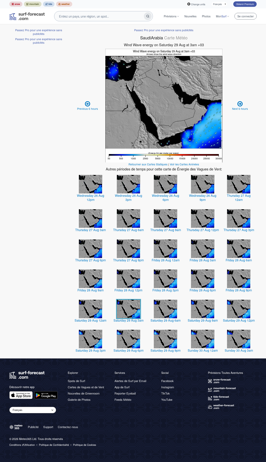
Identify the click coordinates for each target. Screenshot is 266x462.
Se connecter (245, 16)
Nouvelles (190, 16)
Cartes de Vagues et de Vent (86, 387)
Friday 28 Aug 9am (91, 290)
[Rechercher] (148, 16)
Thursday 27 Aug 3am (90, 230)
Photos (206, 16)
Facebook (167, 381)
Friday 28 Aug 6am (239, 260)
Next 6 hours (240, 109)
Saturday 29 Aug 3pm (91, 350)
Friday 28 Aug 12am (166, 260)
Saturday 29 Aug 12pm (239, 320)
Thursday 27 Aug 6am (128, 230)
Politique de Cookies (84, 445)
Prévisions (170, 16)
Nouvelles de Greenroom (84, 393)
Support (48, 427)
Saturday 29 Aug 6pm (129, 350)
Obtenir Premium (245, 4)
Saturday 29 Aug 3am (129, 320)
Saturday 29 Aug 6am (166, 320)
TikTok (165, 393)
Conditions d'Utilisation (22, 445)
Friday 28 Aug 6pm (203, 290)
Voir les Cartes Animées (184, 164)
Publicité (33, 427)
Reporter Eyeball (125, 393)
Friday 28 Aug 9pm (239, 290)
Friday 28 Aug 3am (203, 260)
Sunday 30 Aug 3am (239, 350)
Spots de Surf (76, 381)
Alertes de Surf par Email (130, 381)
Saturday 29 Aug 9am (203, 320)
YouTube (166, 399)
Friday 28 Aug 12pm (128, 290)
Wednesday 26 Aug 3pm (128, 197)
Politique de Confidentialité (54, 445)
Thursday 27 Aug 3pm (239, 230)
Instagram (167, 387)
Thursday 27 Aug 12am (239, 197)
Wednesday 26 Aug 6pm (165, 197)
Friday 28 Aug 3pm (165, 290)
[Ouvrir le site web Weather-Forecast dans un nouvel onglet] (64, 4)
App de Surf (122, 387)
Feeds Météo (123, 399)
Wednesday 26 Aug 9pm (202, 197)
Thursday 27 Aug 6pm (90, 260)
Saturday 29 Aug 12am (90, 320)
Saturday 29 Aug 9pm (166, 350)
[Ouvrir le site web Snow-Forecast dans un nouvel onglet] (15, 4)
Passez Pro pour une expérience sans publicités (38, 31)
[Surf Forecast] (27, 16)
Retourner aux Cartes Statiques (148, 164)
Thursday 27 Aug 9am (165, 230)
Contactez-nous (68, 427)
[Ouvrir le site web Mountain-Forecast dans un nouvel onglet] (32, 4)
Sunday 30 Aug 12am (203, 350)
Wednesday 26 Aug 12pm (90, 197)
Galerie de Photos (79, 399)
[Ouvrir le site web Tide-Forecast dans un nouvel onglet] (49, 4)
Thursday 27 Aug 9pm (128, 260)
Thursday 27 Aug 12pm (203, 230)
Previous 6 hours (87, 109)
